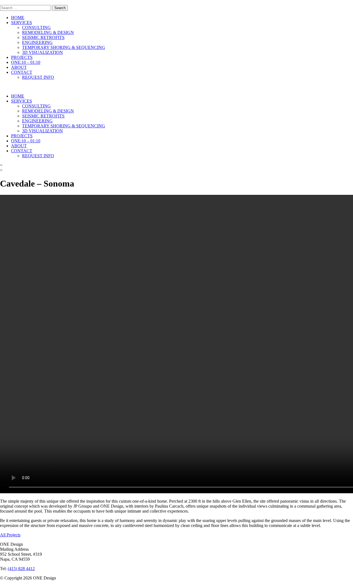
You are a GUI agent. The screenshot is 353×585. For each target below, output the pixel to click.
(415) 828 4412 (21, 568)
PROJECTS (22, 57)
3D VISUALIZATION (42, 52)
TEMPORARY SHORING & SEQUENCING (63, 47)
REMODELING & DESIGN (48, 32)
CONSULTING (36, 27)
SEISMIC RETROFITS (43, 37)
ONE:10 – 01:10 (25, 62)
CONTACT (21, 72)
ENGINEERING (37, 42)
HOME (17, 17)
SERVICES (21, 22)
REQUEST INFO (38, 77)
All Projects (10, 534)
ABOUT (19, 67)
